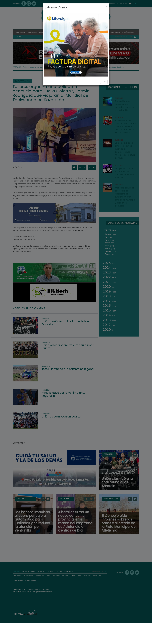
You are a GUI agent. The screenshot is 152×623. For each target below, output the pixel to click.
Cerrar (104, 82)
